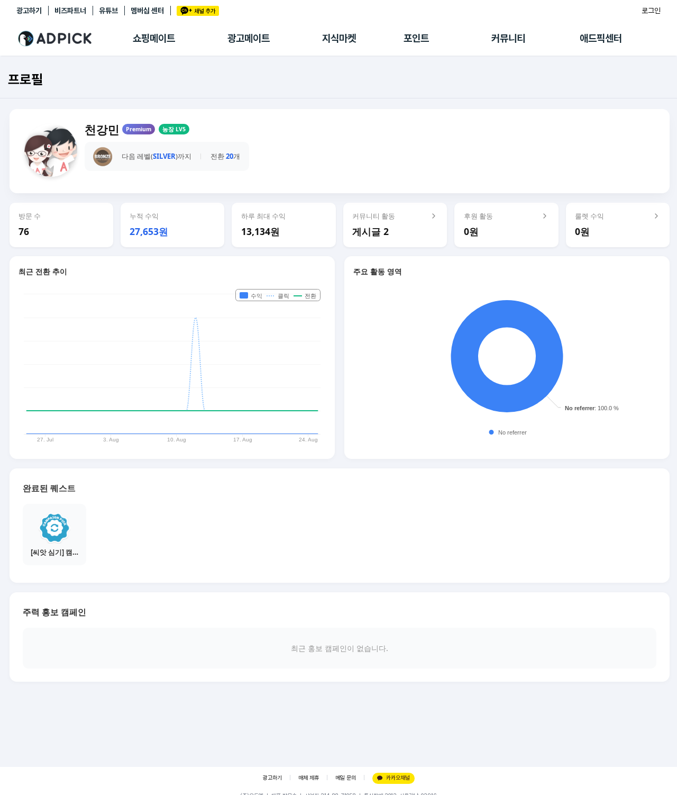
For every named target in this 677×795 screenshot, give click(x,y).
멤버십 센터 (147, 10)
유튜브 (108, 10)
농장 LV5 (174, 129)
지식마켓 (339, 38)
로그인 (651, 10)
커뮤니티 (508, 38)
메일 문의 (345, 777)
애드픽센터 (601, 38)
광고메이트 (248, 38)
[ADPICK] (74, 39)
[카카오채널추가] (198, 11)
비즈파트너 (70, 10)
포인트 (416, 38)
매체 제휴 (308, 777)
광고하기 (29, 10)
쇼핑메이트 (154, 38)
